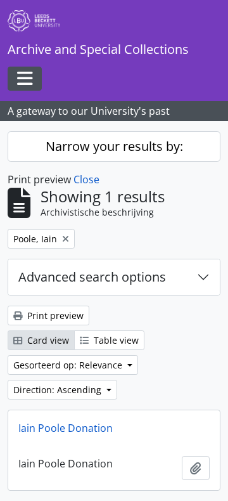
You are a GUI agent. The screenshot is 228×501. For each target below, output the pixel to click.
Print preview (54, 315)
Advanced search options (92, 276)
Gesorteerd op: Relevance (69, 365)
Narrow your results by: (114, 146)
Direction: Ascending (58, 390)
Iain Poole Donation (65, 428)
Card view (47, 340)
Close (86, 179)
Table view (115, 340)
